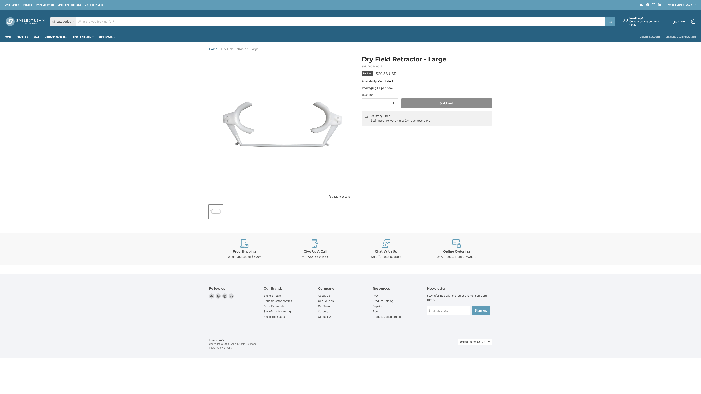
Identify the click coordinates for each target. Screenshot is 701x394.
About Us (22, 36)
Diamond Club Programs (681, 36)
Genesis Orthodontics (278, 301)
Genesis (27, 4)
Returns (378, 311)
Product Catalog (383, 301)
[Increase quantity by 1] (393, 103)
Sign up (481, 310)
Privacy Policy (216, 340)
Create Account (650, 36)
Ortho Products (55, 36)
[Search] (610, 21)
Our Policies (326, 301)
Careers (323, 311)
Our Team (324, 306)
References (106, 36)
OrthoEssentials (45, 4)
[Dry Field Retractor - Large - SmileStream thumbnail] (216, 212)
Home (8, 36)
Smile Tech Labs (94, 4)
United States (681, 4)
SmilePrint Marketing (69, 4)
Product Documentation (388, 316)
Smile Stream (12, 4)
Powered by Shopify (220, 347)
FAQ (375, 295)
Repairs (377, 306)
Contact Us (325, 316)
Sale (36, 36)
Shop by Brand (82, 36)
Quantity (367, 95)
